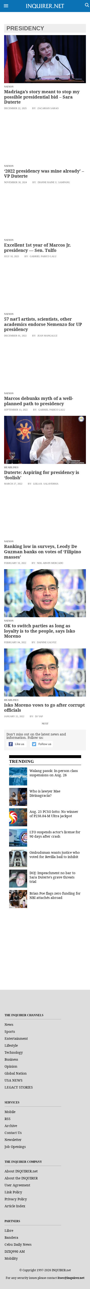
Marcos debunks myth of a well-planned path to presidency (38, 400)
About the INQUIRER (21, 1178)
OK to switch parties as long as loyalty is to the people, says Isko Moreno (39, 631)
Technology (14, 1052)
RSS (8, 1118)
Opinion (11, 1066)
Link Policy (13, 1192)
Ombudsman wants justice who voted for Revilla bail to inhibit (55, 854)
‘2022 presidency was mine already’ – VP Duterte (44, 173)
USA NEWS (14, 1080)
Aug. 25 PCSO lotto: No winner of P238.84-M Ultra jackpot (54, 813)
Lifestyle (11, 1045)
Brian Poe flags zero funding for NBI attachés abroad (55, 895)
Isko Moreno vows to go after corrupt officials (44, 707)
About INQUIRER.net (21, 1171)
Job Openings (15, 1146)
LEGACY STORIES (19, 1087)
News (9, 1024)
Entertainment (16, 1038)
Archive (11, 1125)
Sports (10, 1031)
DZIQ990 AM (15, 1251)
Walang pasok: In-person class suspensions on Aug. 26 (54, 772)
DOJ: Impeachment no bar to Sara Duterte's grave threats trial (52, 877)
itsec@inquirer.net (71, 1278)
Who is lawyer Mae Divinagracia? (45, 793)
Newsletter (13, 1139)
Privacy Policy (16, 1199)
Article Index (15, 1206)
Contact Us (13, 1132)
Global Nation (16, 1073)
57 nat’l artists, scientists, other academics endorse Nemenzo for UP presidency (43, 324)
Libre (9, 1230)
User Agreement (17, 1185)
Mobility (11, 1258)
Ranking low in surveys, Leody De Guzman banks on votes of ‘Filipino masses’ (42, 551)
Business (11, 1059)
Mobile (10, 1111)
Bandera (11, 1237)
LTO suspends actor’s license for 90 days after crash (55, 834)
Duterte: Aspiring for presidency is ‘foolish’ (41, 474)
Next (45, 723)
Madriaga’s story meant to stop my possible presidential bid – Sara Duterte (41, 97)
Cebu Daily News (18, 1244)
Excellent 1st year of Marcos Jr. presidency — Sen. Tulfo (37, 247)
